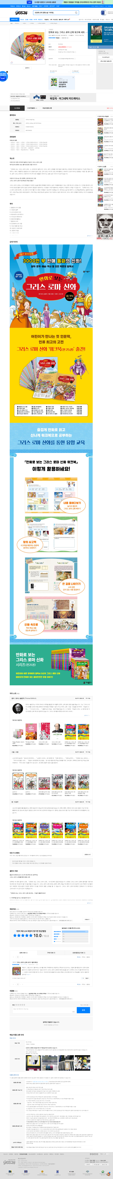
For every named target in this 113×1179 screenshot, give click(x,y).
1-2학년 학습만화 (43, 142)
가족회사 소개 (104, 1154)
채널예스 (46, 19)
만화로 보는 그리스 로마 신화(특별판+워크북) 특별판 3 (83, 743)
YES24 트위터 (95, 1154)
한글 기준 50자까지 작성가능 (20, 1009)
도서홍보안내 (40, 1154)
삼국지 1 (28, 792)
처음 (13, 957)
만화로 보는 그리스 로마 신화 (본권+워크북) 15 (83, 842)
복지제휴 (57, 1154)
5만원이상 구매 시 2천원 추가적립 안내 (75, 52)
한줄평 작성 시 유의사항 (89, 1005)
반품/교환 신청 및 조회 (38, 1081)
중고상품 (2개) (53, 71)
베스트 (22, 19)
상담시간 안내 (105, 1165)
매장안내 (40, 19)
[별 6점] (20, 1004)
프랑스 (61, 83)
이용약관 (16, 1154)
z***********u (24, 964)
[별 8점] (22, 1004)
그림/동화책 (30, 148)
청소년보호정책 (32, 1154)
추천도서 (107, 19)
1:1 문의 (46, 1081)
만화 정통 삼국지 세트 (44, 792)
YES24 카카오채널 (91, 1154)
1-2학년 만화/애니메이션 (32, 142)
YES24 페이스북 (93, 1154)
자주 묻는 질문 (97, 1165)
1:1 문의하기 (89, 1165)
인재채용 (11, 1154)
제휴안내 (51, 1154)
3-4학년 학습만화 (43, 144)
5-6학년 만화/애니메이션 (32, 146)
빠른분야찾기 (14, 19)
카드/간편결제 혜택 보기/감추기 (75, 58)
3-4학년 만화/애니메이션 (32, 144)
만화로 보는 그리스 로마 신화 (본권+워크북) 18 (44, 842)
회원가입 (96, 6)
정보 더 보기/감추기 (60, 38)
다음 (20, 957)
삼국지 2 (14, 792)
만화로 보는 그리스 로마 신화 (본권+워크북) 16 (70, 842)
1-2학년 (32, 23)
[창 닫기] (73, 77)
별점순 (88, 957)
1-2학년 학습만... (54, 23)
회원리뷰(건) (65, 38)
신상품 (26, 19)
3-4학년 (23, 144)
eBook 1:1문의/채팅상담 (101, 1162)
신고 (37, 964)
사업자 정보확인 (51, 1163)
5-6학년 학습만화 (43, 146)
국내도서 (17, 23)
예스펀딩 (55, 19)
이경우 (64, 35)
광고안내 (46, 1154)
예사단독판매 (88, 19)
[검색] (76, 13)
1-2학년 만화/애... (42, 23)
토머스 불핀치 (52, 35)
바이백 (35, 19)
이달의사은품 (95, 19)
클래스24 (61, 19)
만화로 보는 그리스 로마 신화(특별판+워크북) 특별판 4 (70, 743)
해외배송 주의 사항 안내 (106, 51)
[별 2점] (16, 1004)
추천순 (83, 957)
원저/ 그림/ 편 (58, 35)
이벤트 (31, 19)
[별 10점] (24, 1004)
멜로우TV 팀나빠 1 (108, 154)
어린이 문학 (23, 148)
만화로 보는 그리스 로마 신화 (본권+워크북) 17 (57, 842)
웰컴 (12, 23)
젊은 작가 (81, 19)
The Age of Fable (30, 742)
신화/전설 (37, 148)
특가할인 (102, 19)
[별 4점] (18, 1004)
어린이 (24, 23)
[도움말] (55, 50)
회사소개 (5, 1154)
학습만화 (32, 149)
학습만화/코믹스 (25, 149)
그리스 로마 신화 (43, 742)
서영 (59, 35)
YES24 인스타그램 (97, 1154)
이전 (15, 957)
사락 (51, 19)
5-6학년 (23, 146)
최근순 (79, 957)
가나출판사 (71, 35)
